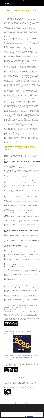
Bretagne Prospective (17, 373)
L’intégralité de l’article (29, 387)
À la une (11, 12)
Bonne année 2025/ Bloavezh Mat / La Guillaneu (18, 331)
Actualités (14, 309)
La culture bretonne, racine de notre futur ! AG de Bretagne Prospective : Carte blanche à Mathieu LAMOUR (21, 356)
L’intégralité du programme (20, 365)
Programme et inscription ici (23, 319)
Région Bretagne (16, 397)
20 (24, 402)
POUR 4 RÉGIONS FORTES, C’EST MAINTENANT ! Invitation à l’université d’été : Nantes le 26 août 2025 (21, 306)
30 (26, 402)
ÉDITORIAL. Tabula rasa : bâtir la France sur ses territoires (20, 10)
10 (22, 402)
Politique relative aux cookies (29, 416)
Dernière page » (34, 402)
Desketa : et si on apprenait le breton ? (15, 378)
